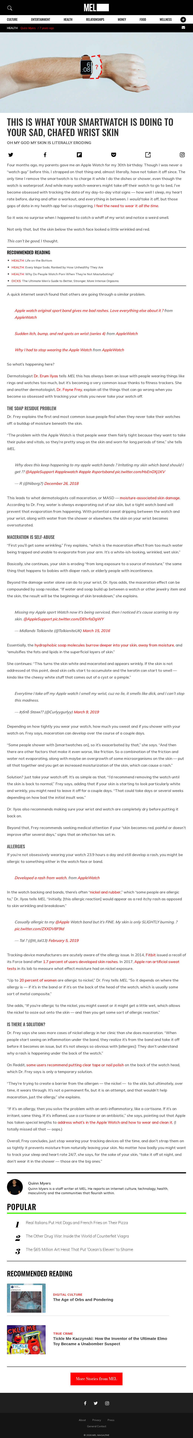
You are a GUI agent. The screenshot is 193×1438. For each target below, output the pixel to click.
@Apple (62, 922)
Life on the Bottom (31, 260)
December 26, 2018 (61, 483)
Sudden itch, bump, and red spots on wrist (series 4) (60, 333)
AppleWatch (26, 317)
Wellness (166, 19)
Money (122, 19)
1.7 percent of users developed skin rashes (80, 961)
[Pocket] (113, 155)
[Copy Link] (148, 155)
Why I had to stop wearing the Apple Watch (53, 349)
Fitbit (151, 954)
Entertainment (40, 19)
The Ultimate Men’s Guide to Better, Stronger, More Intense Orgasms (65, 281)
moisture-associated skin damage (150, 497)
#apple (85, 471)
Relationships (95, 19)
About (82, 1420)
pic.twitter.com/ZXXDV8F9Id (39, 928)
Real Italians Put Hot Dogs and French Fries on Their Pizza (77, 1222)
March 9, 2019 (86, 712)
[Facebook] (45, 155)
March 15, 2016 (96, 630)
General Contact (96, 1426)
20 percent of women (38, 980)
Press (111, 1420)
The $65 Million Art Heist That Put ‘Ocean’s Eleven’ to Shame (79, 1249)
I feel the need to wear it (126, 205)
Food (143, 19)
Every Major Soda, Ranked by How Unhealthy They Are (57, 267)
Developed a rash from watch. (41, 877)
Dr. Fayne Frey (69, 389)
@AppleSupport (39, 471)
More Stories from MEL (96, 1379)
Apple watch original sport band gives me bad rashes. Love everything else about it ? (89, 310)
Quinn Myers (28, 28)
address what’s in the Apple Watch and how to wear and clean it (115, 1122)
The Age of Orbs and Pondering (83, 1299)
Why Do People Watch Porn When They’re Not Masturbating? (62, 274)
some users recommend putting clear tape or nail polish (75, 1064)
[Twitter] (11, 155)
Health (68, 19)
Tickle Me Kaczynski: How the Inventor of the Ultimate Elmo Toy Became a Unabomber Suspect (110, 1341)
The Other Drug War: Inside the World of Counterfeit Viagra (77, 1235)
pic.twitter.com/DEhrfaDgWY (78, 619)
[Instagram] (182, 155)
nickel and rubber (105, 892)
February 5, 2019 (63, 940)
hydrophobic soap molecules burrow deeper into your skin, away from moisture (104, 645)
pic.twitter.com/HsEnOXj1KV (140, 471)
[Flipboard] (79, 155)
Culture (12, 19)
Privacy (96, 1420)
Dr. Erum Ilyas (46, 375)
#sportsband (103, 471)
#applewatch (66, 471)
